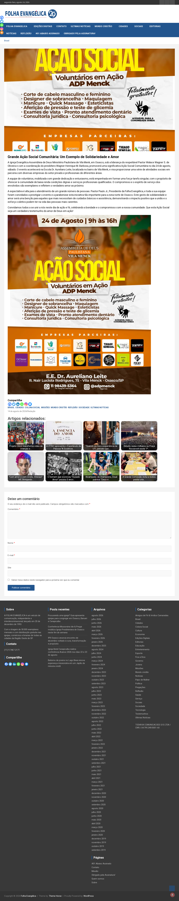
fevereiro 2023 (98, 706)
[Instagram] (26, 404)
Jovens (138, 664)
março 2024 (97, 661)
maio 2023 (96, 698)
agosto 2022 (97, 721)
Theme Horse (55, 896)
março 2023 (97, 702)
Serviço (138, 698)
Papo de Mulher (142, 679)
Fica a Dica (140, 657)
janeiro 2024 (97, 668)
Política (138, 683)
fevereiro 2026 (98, 638)
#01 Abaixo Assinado (48, 33)
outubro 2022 (98, 717)
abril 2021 (96, 778)
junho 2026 (97, 623)
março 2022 (97, 740)
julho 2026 (96, 619)
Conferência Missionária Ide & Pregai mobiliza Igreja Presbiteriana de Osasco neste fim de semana (66, 629)
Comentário (14, 509)
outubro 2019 (98, 846)
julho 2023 (96, 691)
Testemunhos (141, 714)
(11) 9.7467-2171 (12, 650)
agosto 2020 (97, 808)
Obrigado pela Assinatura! (79, 33)
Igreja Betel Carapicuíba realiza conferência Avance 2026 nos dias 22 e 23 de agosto (67, 652)
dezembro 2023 (99, 672)
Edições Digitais (43, 26)
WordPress (88, 896)
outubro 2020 (98, 801)
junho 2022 (97, 729)
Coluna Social (32, 407)
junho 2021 (97, 770)
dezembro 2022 (99, 710)
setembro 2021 (99, 763)
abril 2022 (96, 736)
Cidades (123, 26)
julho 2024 (96, 653)
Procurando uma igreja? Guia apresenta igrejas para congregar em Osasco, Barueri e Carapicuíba (67, 618)
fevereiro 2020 (98, 831)
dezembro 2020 (99, 793)
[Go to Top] (172, 888)
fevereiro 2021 (98, 785)
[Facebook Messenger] (30, 404)
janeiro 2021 (97, 789)
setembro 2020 (99, 804)
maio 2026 (96, 627)
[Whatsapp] (22, 404)
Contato (61, 26)
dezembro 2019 (99, 838)
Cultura (138, 630)
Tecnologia (140, 710)
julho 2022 (96, 725)
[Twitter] (14, 404)
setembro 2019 (99, 850)
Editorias (155, 26)
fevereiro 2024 (98, 664)
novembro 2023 (99, 676)
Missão (95, 871)
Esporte (139, 653)
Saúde (138, 695)
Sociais (138, 26)
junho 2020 (97, 816)
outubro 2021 (98, 759)
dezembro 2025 (99, 645)
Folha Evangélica (28, 896)
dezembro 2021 (99, 751)
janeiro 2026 (97, 642)
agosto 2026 (97, 615)
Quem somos (98, 878)
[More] (1, 32)
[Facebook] (9, 404)
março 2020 (97, 827)
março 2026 (97, 634)
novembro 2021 (99, 755)
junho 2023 (97, 695)
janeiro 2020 (97, 835)
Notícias (11, 33)
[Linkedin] (18, 404)
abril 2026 (96, 630)
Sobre (94, 882)
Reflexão (26, 33)
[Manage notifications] (172, 895)
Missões (45, 407)
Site (9, 567)
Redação (31, 411)
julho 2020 (96, 812)
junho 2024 (97, 657)
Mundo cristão (103, 26)
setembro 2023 (99, 683)
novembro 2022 (99, 714)
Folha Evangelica (16, 26)
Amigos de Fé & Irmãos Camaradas (151, 615)
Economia (140, 634)
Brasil (11, 407)
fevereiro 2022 (98, 744)
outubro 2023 (98, 679)
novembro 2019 (99, 842)
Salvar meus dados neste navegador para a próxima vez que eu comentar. (45, 580)
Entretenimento (142, 649)
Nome (11, 543)
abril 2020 (96, 823)
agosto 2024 (97, 649)
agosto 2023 (97, 687)
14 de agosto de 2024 (17, 411)
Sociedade (84, 407)
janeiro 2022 (97, 748)
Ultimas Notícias (80, 26)
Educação (139, 645)
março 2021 (97, 782)
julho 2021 (96, 766)
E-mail (11, 555)
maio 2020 (96, 819)
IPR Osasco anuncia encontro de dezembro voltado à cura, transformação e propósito (67, 641)
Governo (139, 661)
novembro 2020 (99, 797)
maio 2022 (96, 732)
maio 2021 (96, 774)
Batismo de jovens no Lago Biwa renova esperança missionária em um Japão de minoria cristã (66, 663)
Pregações (140, 687)
